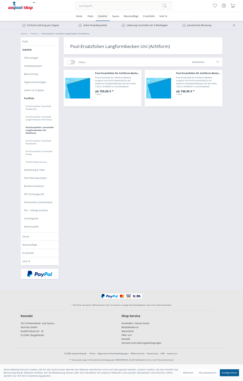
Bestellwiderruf (130, 327)
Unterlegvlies (31, 218)
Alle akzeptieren (208, 372)
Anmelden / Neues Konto (135, 323)
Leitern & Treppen (34, 90)
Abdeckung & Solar (34, 169)
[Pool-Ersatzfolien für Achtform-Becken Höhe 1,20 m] (78, 88)
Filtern (82, 62)
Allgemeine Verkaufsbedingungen (113, 353)
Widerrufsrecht (138, 353)
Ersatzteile (28, 253)
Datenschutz (152, 353)
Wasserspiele (31, 226)
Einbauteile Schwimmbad (38, 202)
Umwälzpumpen (33, 65)
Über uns (127, 335)
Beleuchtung (31, 74)
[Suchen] (164, 6)
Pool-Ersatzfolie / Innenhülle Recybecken (38, 142)
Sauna (25, 236)
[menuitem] (124, 6)
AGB (163, 353)
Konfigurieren (229, 372)
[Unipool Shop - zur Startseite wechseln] (21, 6)
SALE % (26, 261)
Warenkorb (128, 331)
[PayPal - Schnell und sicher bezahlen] (40, 274)
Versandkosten (116, 305)
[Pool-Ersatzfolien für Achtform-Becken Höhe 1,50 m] (159, 88)
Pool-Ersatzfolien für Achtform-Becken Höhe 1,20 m (118, 73)
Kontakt (126, 339)
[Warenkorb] (232, 5)
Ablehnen (188, 372)
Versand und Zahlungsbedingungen (142, 342)
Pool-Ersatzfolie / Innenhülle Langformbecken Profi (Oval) (39, 118)
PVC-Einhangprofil (34, 194)
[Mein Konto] (223, 5)
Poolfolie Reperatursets (36, 161)
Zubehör (27, 49)
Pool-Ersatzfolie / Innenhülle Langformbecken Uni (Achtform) (40, 130)
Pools (25, 41)
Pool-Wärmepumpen (35, 178)
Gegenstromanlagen (35, 82)
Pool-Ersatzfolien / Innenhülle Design (39, 153)
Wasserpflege (29, 244)
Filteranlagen (31, 57)
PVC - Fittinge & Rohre (36, 210)
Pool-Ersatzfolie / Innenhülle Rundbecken (38, 107)
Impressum (172, 353)
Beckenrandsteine (34, 186)
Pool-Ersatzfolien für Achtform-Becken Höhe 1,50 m (199, 73)
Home (92, 353)
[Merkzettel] (215, 5)
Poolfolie (29, 98)
